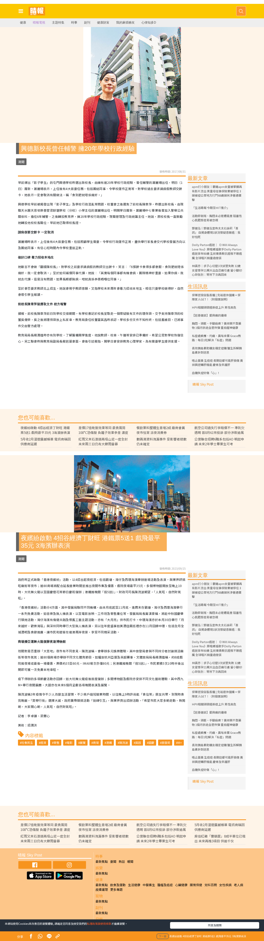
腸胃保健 (196, 884)
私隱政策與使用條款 (99, 924)
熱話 (122, 861)
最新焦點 (101, 861)
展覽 (83, 743)
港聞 (21, 161)
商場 (96, 743)
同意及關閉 (214, 925)
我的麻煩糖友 (125, 22)
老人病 (238, 884)
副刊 (87, 22)
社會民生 (27, 743)
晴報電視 (39, 22)
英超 (138, 743)
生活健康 (134, 884)
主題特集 (58, 22)
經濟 (43, 743)
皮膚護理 (101, 889)
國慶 (151, 743)
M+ (180, 743)
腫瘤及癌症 (165, 884)
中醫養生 (149, 884)
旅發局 (166, 743)
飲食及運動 (118, 884)
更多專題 (116, 889)
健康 (23, 22)
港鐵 (109, 743)
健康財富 (103, 22)
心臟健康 (181, 884)
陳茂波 (123, 743)
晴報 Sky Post (203, 384)
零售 (56, 743)
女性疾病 (225, 884)
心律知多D (148, 22)
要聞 (113, 861)
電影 (69, 743)
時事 (74, 22)
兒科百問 (210, 884)
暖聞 (130, 861)
